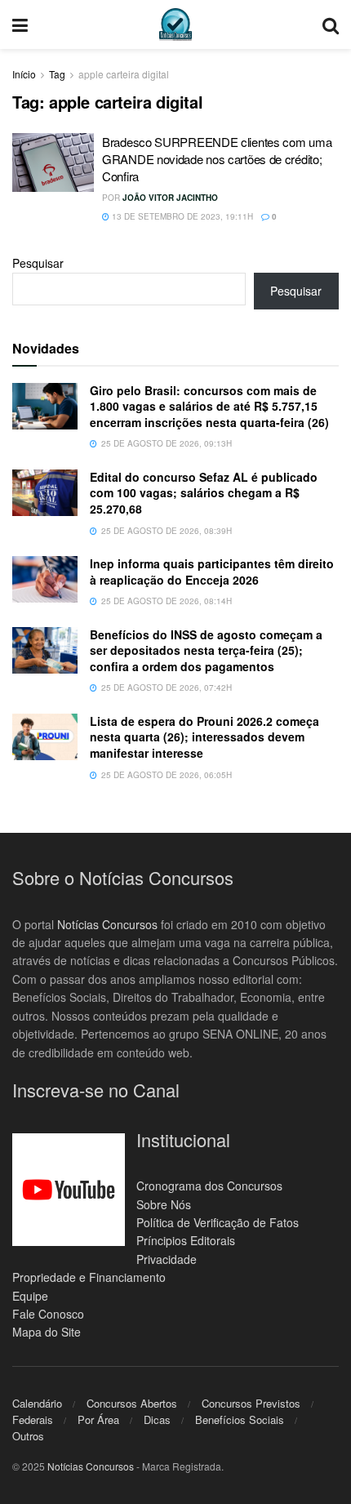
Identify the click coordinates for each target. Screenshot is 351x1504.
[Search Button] (330, 24)
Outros (28, 1436)
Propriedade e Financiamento (89, 1277)
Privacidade (166, 1259)
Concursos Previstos (251, 1403)
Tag (57, 74)
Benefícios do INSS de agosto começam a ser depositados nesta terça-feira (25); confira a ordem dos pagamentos (206, 650)
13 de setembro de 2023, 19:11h (181, 216)
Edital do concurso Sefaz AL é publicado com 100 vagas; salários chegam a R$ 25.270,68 (204, 493)
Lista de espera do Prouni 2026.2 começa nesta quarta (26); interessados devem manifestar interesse (204, 737)
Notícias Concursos (107, 924)
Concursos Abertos (132, 1403)
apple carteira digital (123, 74)
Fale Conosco (48, 1314)
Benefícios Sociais (239, 1419)
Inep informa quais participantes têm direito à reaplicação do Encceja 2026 (212, 571)
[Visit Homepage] (175, 24)
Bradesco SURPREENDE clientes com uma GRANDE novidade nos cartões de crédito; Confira (216, 159)
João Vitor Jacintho (170, 197)
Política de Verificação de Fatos (217, 1222)
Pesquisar (38, 263)
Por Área (98, 1419)
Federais (32, 1419)
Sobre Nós (163, 1204)
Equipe (30, 1296)
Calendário (37, 1403)
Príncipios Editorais (185, 1240)
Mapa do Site (46, 1332)
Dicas (157, 1419)
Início (24, 74)
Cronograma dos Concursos (209, 1185)
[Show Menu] (20, 24)
